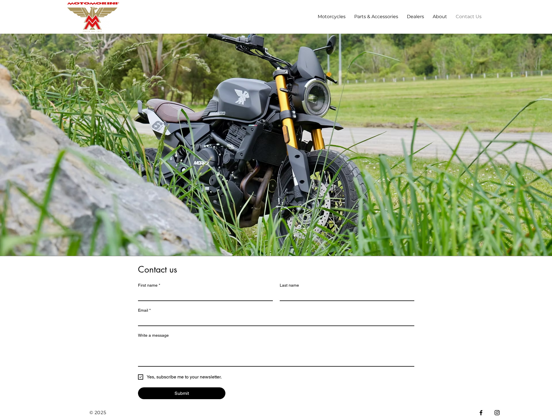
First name (149, 285)
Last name (289, 285)
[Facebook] (481, 412)
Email (144, 310)
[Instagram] (497, 412)
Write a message (153, 335)
